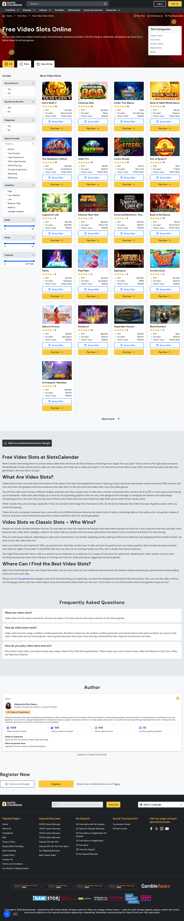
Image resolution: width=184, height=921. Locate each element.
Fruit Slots (155, 39)
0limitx (11, 149)
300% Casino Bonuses (49, 833)
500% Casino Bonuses (49, 824)
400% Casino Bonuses (49, 828)
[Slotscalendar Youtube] (167, 828)
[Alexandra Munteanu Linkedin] (177, 698)
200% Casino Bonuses (49, 837)
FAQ (4, 837)
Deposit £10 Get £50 (49, 841)
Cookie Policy (8, 855)
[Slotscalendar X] (157, 828)
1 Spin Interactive (16, 157)
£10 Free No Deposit (85, 849)
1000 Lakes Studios (17, 161)
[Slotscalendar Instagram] (162, 828)
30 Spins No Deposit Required (90, 828)
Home (5, 824)
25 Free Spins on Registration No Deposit (91, 835)
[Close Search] (105, 3)
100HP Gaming (15, 165)
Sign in (117, 784)
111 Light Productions (17, 169)
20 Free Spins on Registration (89, 840)
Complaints (7, 833)
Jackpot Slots (156, 44)
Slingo (153, 52)
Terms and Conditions (12, 864)
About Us (6, 828)
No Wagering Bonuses (49, 850)
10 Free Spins (82, 845)
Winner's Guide (120, 828)
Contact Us (7, 859)
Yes (9, 89)
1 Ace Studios (14, 153)
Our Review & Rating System (15, 868)
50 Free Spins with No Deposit (90, 824)
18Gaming (12, 173)
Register (56, 784)
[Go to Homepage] (12, 4)
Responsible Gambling (12, 846)
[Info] (6, 914)
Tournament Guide (121, 824)
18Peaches (12, 178)
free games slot (26, 578)
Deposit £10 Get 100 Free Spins (54, 846)
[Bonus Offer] (57, 121)
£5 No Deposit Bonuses (87, 854)
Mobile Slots (156, 48)
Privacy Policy (8, 841)
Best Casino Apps (47, 855)
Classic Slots (156, 35)
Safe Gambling (9, 850)
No (9, 93)
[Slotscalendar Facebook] (152, 828)
